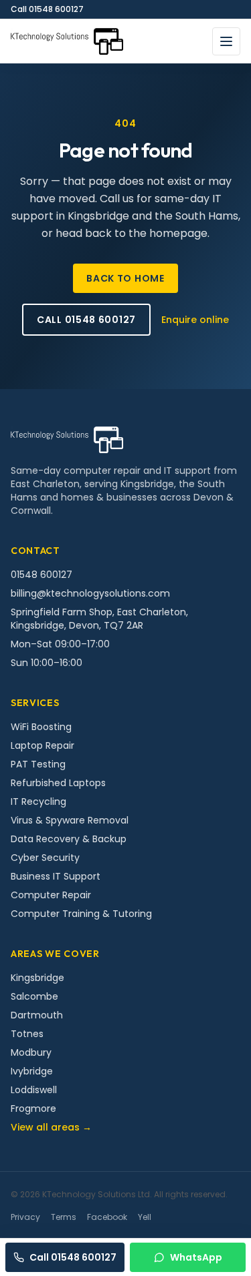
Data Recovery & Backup (69, 839)
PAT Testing (38, 764)
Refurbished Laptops (58, 782)
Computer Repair (51, 895)
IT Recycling (38, 801)
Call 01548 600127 (47, 9)
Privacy (25, 1217)
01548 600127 (41, 574)
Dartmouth (37, 1015)
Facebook (107, 1217)
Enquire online (195, 319)
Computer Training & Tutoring (81, 913)
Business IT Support (55, 876)
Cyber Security (45, 857)
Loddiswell (34, 1089)
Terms (63, 1217)
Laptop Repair (42, 745)
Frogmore (33, 1108)
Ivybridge (32, 1071)
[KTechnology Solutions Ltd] (67, 41)
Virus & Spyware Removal (70, 820)
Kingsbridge (37, 977)
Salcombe (34, 996)
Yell (144, 1217)
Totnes (27, 1033)
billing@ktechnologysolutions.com (90, 593)
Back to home (125, 278)
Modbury (31, 1052)
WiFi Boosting (41, 726)
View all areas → (51, 1127)
